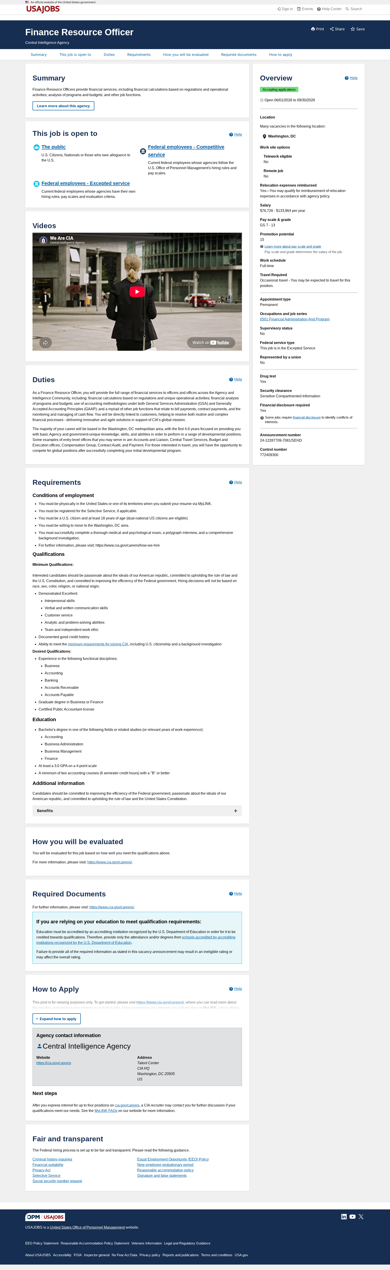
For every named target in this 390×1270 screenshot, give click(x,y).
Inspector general (96, 1255)
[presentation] (309, 136)
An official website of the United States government (63, 2)
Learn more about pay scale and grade (293, 246)
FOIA (78, 1255)
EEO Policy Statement (41, 1243)
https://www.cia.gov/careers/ (109, 862)
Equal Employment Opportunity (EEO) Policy (173, 1159)
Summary (39, 54)
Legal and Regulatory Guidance (187, 1243)
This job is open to (75, 54)
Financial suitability (47, 1165)
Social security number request (57, 1181)
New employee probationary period (165, 1165)
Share (340, 29)
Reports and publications (180, 1255)
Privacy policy (149, 1255)
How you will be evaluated (186, 54)
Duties (109, 54)
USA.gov (241, 1255)
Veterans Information (146, 1243)
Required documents (238, 54)
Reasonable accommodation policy (165, 1170)
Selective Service (46, 1176)
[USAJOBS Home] (44, 9)
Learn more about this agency (63, 106)
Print (320, 29)
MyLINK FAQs (106, 1111)
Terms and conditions (216, 1255)
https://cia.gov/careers (53, 1063)
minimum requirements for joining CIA (98, 644)
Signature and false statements (162, 1176)
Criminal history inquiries (52, 1159)
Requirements (139, 54)
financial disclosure (307, 417)
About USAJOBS (38, 1255)
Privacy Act (41, 1170)
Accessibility (62, 1255)
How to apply (280, 54)
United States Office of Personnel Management (87, 1227)
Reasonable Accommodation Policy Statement (95, 1243)
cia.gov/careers (127, 1105)
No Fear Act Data (124, 1255)
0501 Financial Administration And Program (295, 319)
